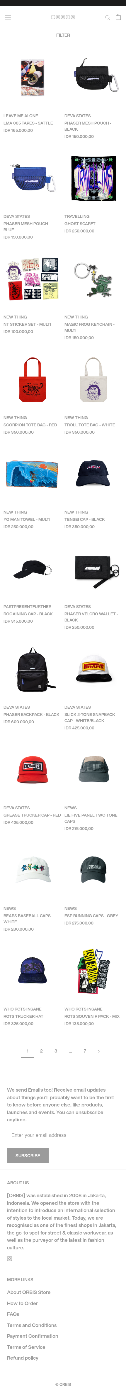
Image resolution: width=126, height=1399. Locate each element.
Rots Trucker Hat (23, 1016)
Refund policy (22, 1357)
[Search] (107, 17)
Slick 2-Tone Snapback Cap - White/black (89, 717)
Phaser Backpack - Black (31, 714)
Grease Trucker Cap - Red (32, 815)
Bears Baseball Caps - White (28, 919)
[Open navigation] (8, 17)
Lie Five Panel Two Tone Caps (91, 818)
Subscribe (28, 1155)
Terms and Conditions (32, 1325)
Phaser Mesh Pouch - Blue (27, 226)
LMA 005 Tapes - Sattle (28, 123)
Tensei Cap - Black (84, 519)
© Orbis (63, 1384)
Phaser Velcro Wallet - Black (91, 617)
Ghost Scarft (80, 223)
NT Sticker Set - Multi (27, 324)
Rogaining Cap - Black (28, 614)
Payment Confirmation (32, 1336)
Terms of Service (26, 1347)
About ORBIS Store (29, 1292)
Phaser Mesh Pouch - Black (87, 126)
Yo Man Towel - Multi (27, 519)
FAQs (13, 1314)
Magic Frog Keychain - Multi (89, 327)
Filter (63, 35)
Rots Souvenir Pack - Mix (92, 1016)
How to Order (22, 1303)
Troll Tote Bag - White (89, 425)
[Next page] (98, 1051)
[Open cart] (118, 17)
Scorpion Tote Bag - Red (30, 425)
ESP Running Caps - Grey (91, 916)
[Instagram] (9, 1258)
